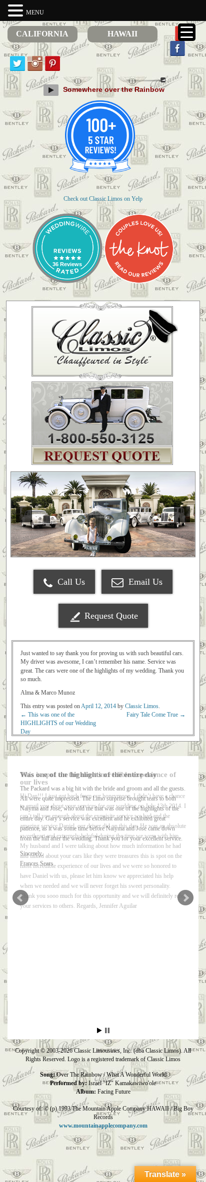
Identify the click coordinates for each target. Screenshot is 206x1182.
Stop (107, 1030)
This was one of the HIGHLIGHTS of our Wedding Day (58, 723)
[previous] (24, 514)
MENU (35, 12)
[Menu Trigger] (187, 32)
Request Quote (111, 616)
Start (99, 1030)
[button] (17, 10)
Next (186, 898)
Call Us (70, 582)
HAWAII (123, 33)
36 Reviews (67, 264)
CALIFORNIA (42, 33)
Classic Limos (141, 706)
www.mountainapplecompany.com (103, 1125)
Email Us (144, 582)
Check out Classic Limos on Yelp (103, 198)
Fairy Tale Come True (156, 714)
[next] (182, 514)
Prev (20, 898)
